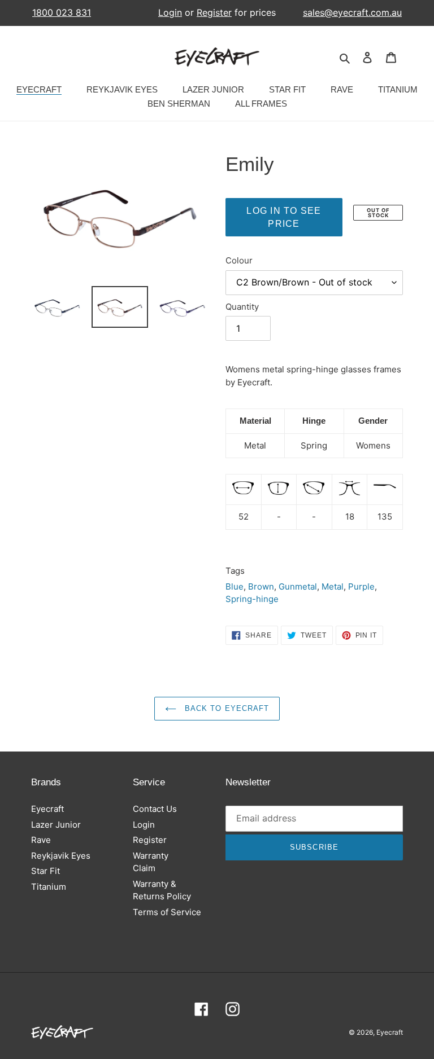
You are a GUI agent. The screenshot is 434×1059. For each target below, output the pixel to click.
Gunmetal (298, 586)
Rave (41, 839)
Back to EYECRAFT (225, 708)
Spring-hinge (252, 599)
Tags (235, 570)
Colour (239, 260)
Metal (333, 586)
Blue (234, 586)
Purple (361, 586)
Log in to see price (283, 217)
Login (170, 12)
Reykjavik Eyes (60, 855)
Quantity (242, 306)
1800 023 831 (61, 12)
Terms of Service (167, 912)
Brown (261, 586)
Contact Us (155, 808)
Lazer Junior (56, 824)
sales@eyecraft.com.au (352, 12)
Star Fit (45, 870)
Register (214, 12)
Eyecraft (47, 808)
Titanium (48, 886)
